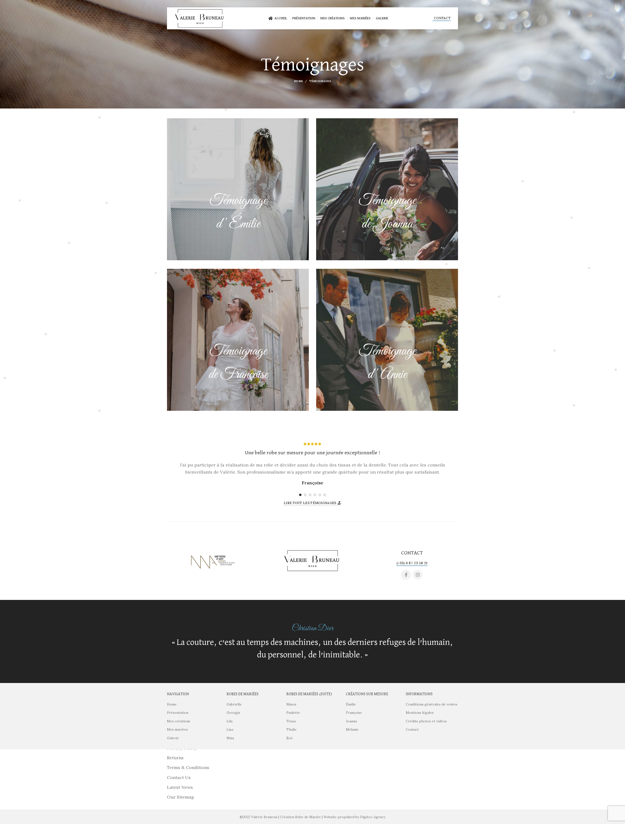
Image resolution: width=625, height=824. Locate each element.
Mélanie (352, 729)
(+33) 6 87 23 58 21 (411, 563)
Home (298, 81)
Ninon (291, 704)
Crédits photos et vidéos (426, 721)
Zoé (289, 738)
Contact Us (179, 777)
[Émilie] (238, 189)
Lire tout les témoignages (310, 503)
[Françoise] (238, 340)
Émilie (351, 704)
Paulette (293, 712)
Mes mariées (177, 729)
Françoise (354, 712)
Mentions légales (420, 712)
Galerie (173, 738)
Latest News (180, 787)
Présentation (177, 712)
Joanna (351, 721)
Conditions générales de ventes (431, 704)
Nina (230, 738)
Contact (442, 18)
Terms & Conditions (188, 767)
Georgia (233, 712)
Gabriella (234, 704)
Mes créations (178, 721)
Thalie (291, 729)
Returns (175, 757)
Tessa (291, 721)
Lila (229, 721)
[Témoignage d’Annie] (387, 340)
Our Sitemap (180, 797)
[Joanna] (387, 189)
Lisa (230, 729)
